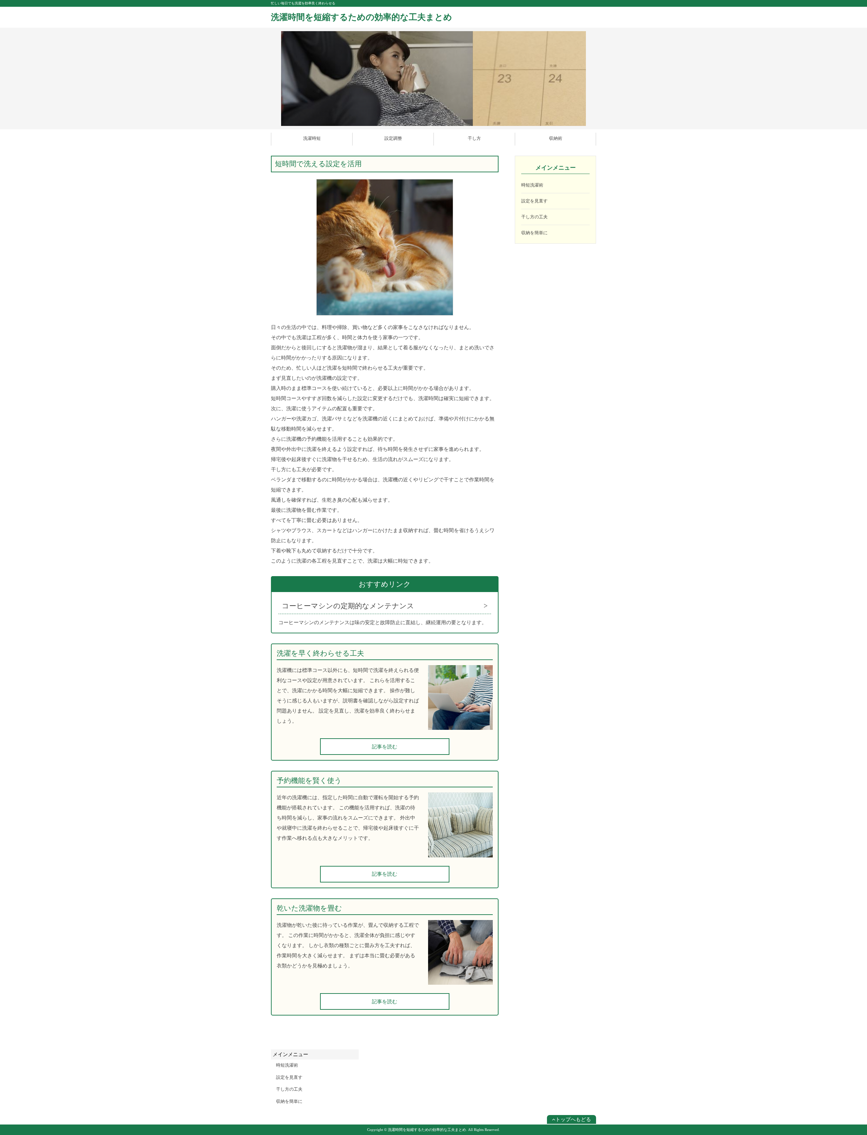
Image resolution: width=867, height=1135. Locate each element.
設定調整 (393, 138)
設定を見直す (534, 200)
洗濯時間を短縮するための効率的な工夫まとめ (361, 17)
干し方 (474, 138)
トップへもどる (573, 1119)
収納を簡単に (534, 232)
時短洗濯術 (532, 185)
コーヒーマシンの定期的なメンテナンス (348, 606)
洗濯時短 (312, 138)
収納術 (555, 138)
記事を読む (384, 746)
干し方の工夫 (534, 216)
